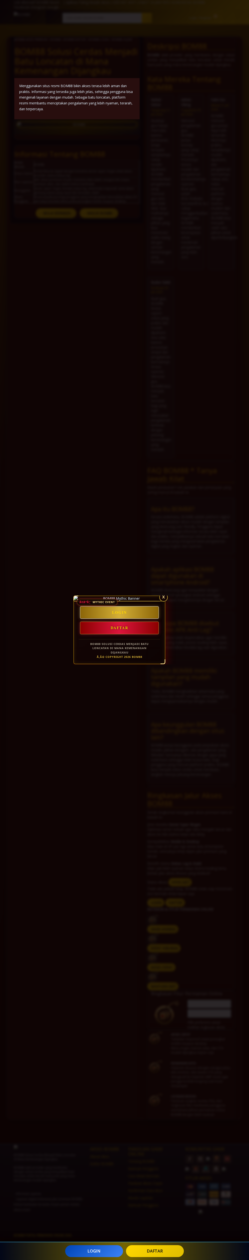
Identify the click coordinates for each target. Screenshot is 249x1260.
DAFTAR (155, 1251)
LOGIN (94, 1251)
